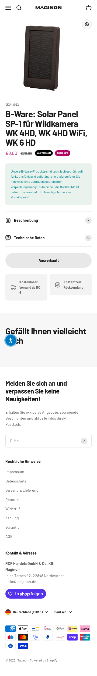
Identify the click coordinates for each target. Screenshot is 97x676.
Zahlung (12, 518)
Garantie (12, 527)
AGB (9, 536)
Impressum (14, 471)
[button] (10, 340)
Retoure (12, 499)
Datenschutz (15, 481)
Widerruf (12, 508)
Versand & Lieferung (21, 490)
